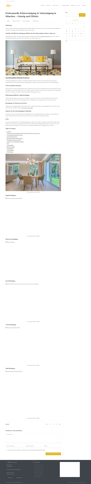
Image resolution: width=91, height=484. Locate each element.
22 (81, 33)
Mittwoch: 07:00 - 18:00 (38, 468)
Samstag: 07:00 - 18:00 (38, 474)
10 (66, 31)
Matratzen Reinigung (11, 146)
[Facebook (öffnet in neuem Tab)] (79, 1)
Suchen (66, 12)
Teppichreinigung (10, 145)
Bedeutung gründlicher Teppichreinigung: (15, 138)
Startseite (75, 482)
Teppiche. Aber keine (45, 36)
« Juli (66, 40)
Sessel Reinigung (10, 148)
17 (66, 33)
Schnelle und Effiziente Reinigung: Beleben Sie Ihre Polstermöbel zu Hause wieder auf (23, 133)
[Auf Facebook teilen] (47, 424)
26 (72, 35)
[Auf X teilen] (56, 424)
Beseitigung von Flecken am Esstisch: (14, 140)
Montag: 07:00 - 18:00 (38, 464)
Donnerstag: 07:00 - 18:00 (39, 470)
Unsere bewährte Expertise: (12, 136)
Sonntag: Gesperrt (37, 476)
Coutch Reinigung (10, 150)
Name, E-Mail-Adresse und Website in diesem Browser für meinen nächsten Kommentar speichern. (26, 450)
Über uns (69, 482)
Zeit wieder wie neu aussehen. (27, 107)
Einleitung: (9, 131)
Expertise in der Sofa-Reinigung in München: (15, 141)
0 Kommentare (36, 21)
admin (8, 21)
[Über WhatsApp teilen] (50, 424)
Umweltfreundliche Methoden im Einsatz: (18, 77)
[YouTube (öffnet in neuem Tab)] (84, 1)
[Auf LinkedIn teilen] (59, 424)
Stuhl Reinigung (10, 151)
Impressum (10, 477)
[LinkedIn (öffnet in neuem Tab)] (82, 1)
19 (72, 33)
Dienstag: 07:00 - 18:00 (38, 466)
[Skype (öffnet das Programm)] (83, 1)
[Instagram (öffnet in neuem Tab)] (80, 1)
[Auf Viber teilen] (53, 424)
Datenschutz (19, 477)
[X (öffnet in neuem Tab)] (77, 1)
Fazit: (8, 143)
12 (72, 31)
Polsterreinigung (26, 21)
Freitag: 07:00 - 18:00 (38, 472)
